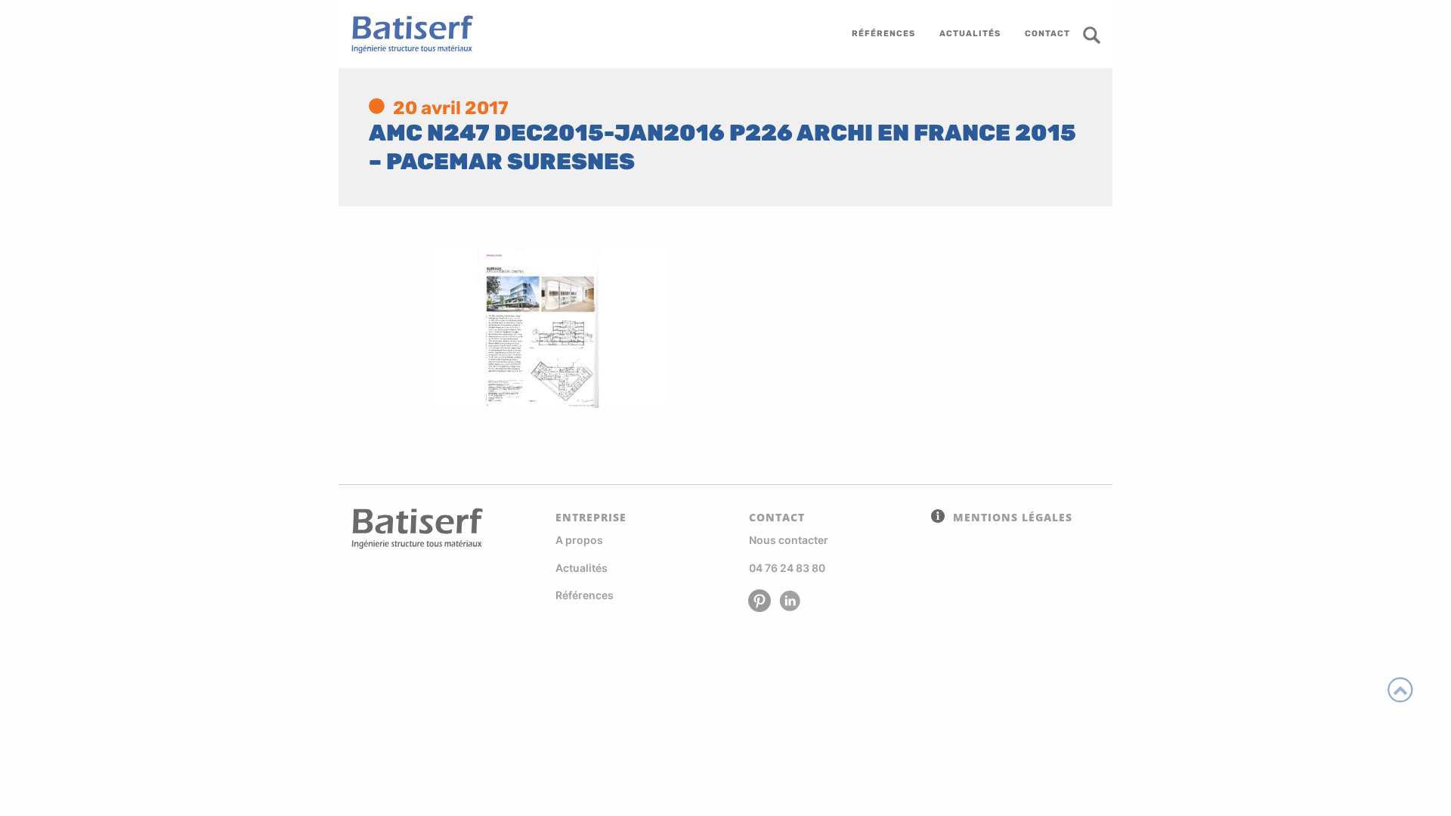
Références (584, 595)
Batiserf (407, 34)
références (883, 34)
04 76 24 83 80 (787, 567)
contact (1047, 34)
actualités (970, 34)
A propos (579, 539)
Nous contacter (788, 539)
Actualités (581, 567)
